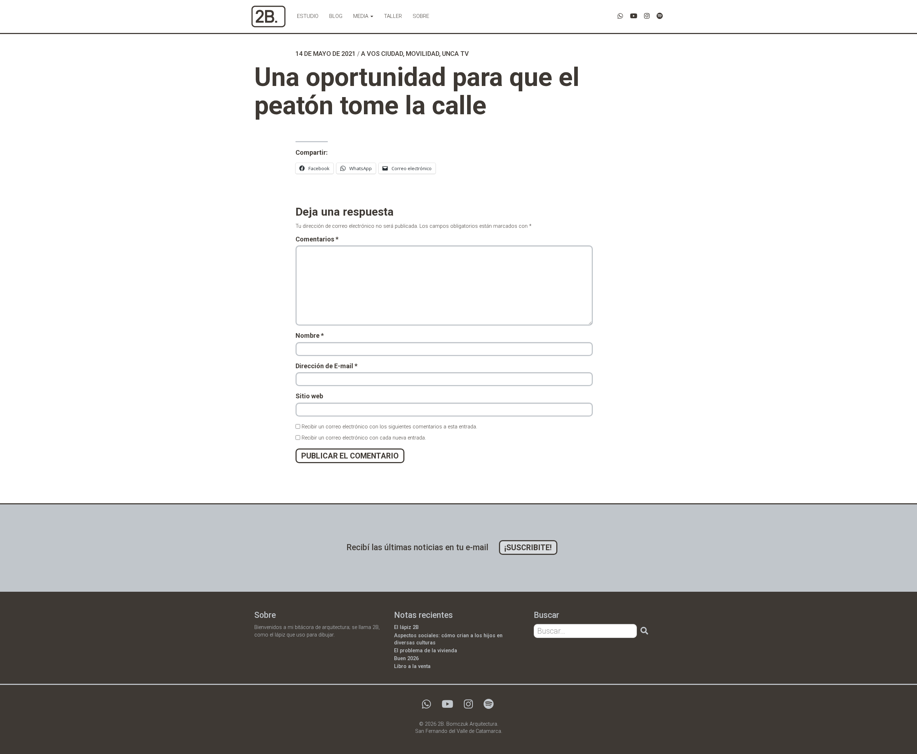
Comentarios (317, 239)
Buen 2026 (406, 658)
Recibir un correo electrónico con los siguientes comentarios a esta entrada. (389, 427)
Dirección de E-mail (326, 366)
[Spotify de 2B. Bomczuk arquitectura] (660, 16)
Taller (393, 16)
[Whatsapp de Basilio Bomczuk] (620, 16)
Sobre (421, 16)
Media (361, 16)
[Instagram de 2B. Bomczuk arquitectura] (647, 16)
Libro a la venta (412, 666)
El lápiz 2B (406, 627)
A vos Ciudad (382, 53)
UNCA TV (455, 53)
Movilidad (422, 53)
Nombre (310, 335)
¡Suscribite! (528, 547)
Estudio (307, 16)
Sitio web (309, 396)
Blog (335, 16)
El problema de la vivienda (425, 651)
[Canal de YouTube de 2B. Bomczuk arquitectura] (633, 16)
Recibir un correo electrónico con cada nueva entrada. (364, 438)
